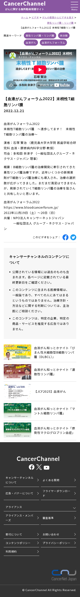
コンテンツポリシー (18, 543)
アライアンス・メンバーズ (19, 518)
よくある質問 (51, 480)
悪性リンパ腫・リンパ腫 (40, 35)
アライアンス (14, 507)
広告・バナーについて (19, 493)
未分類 (64, 35)
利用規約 (11, 551)
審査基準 (48, 518)
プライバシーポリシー (57, 543)
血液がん (31, 42)
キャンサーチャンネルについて (19, 480)
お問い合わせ (51, 534)
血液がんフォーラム (53, 42)
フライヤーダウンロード (57, 493)
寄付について (14, 534)
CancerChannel (25, 5)
